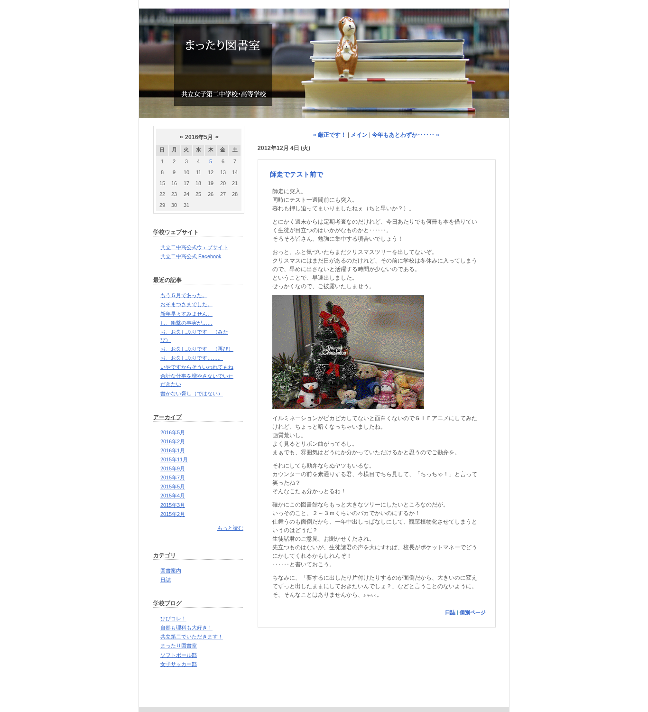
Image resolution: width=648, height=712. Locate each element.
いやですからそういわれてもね (196, 367)
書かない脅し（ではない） (191, 393)
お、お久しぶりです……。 (191, 358)
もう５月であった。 (183, 295)
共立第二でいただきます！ (191, 636)
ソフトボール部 (178, 655)
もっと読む (230, 528)
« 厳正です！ (329, 134)
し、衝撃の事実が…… (186, 323)
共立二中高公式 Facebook (191, 256)
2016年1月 (172, 450)
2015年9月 (172, 468)
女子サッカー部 (178, 664)
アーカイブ (167, 417)
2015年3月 (172, 505)
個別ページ (473, 612)
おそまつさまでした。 (186, 304)
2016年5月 (172, 432)
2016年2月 (172, 441)
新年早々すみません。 (186, 314)
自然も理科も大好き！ (186, 627)
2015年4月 (172, 495)
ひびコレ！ (173, 618)
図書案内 (170, 570)
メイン (359, 134)
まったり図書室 (178, 645)
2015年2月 (172, 514)
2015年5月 (172, 486)
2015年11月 (174, 459)
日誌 (165, 579)
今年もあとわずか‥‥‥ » (405, 134)
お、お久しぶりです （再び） (196, 349)
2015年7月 (172, 477)
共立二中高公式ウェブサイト (194, 247)
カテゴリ (164, 555)
